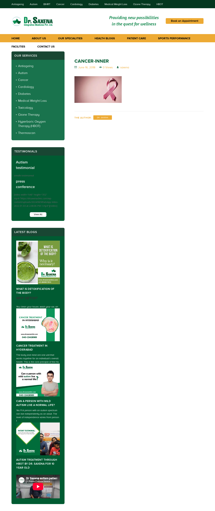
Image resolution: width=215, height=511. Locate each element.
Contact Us (46, 46)
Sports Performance (174, 38)
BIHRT (46, 4)
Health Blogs (105, 38)
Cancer (60, 4)
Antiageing (17, 4)
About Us (39, 38)
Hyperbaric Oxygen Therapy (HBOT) (32, 124)
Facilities (18, 46)
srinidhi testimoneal (24, 175)
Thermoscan (26, 133)
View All (38, 214)
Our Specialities (70, 38)
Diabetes (94, 4)
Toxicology (25, 107)
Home (15, 38)
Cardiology (76, 4)
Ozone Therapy (141, 4)
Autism (33, 4)
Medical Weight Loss (116, 4)
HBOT (159, 4)
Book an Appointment (184, 21)
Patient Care (136, 38)
